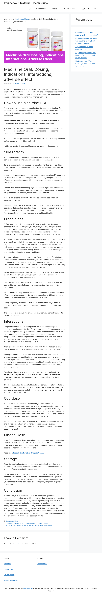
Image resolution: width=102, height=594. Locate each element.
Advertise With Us (11, 580)
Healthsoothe (86, 9)
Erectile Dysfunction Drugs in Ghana (28, 453)
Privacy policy (9, 575)
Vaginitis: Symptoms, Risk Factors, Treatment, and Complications (85, 55)
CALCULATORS (69, 9)
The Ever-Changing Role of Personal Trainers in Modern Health (27, 523)
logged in (18, 543)
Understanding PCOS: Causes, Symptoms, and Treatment (85, 63)
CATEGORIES (41, 9)
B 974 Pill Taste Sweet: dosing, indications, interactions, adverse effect (29, 525)
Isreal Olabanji (28, 589)
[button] (95, 9)
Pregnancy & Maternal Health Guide (26, 2)
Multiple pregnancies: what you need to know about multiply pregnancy (86, 40)
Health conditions (22, 19)
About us (7, 564)
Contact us (8, 569)
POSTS (54, 9)
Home (30, 9)
